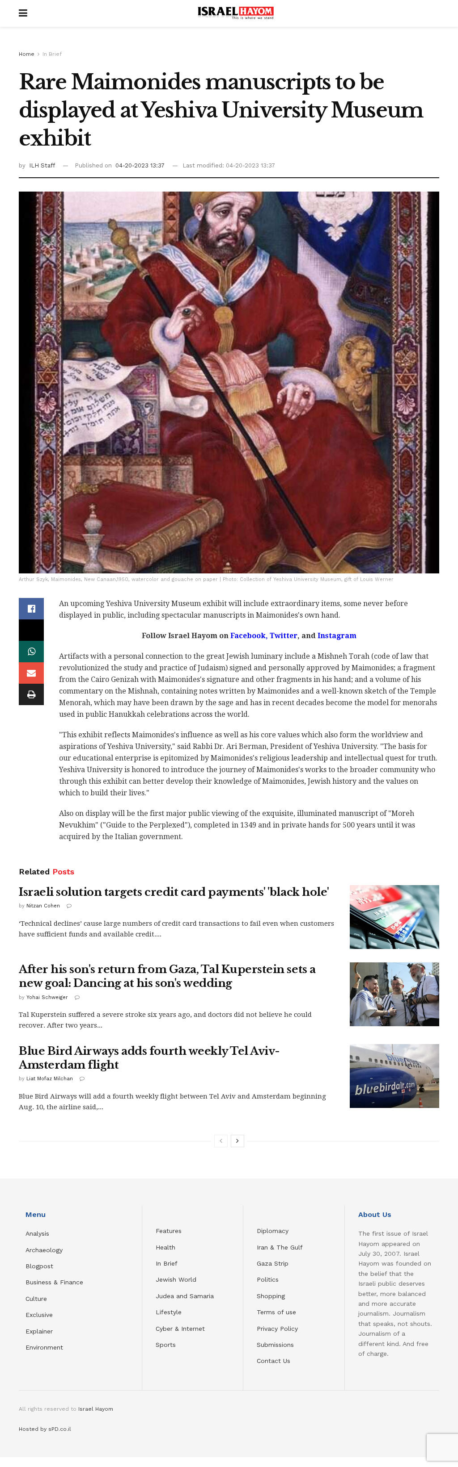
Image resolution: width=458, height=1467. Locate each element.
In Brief (52, 54)
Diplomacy (274, 1230)
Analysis (38, 1233)
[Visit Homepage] (235, 13)
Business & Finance (54, 1282)
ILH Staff (42, 165)
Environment (44, 1347)
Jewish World (176, 1279)
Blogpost (39, 1266)
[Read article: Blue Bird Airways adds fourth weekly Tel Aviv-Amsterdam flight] (394, 1076)
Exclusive (39, 1314)
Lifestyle (169, 1312)
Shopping (271, 1296)
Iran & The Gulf (280, 1247)
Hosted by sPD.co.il (45, 1429)
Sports (166, 1344)
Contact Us (273, 1360)
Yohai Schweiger (47, 997)
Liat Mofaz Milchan (49, 1079)
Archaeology (44, 1250)
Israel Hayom (95, 1409)
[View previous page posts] (221, 1141)
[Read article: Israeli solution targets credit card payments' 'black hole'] (394, 917)
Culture (36, 1298)
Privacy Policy (277, 1328)
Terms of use (276, 1312)
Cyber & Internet (180, 1328)
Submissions (275, 1344)
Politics (268, 1279)
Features (169, 1230)
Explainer (39, 1331)
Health (165, 1247)
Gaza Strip (272, 1263)
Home (26, 54)
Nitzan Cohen (43, 906)
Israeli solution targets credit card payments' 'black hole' (174, 892)
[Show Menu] (23, 13)
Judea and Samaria (185, 1296)
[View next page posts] (237, 1141)
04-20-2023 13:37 (140, 165)
